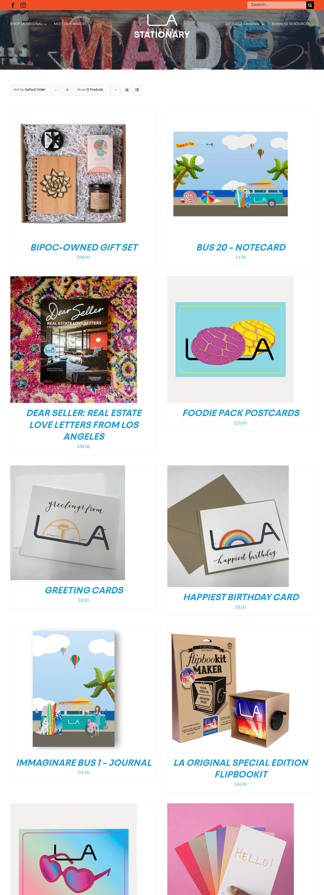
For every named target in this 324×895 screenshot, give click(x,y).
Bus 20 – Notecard (240, 248)
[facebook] (12, 5)
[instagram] (23, 5)
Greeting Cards (83, 591)
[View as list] (137, 90)
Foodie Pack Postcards (240, 413)
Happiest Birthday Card (240, 597)
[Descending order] (67, 90)
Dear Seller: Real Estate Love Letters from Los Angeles (83, 425)
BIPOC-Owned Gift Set (83, 248)
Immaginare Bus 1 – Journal (83, 763)
